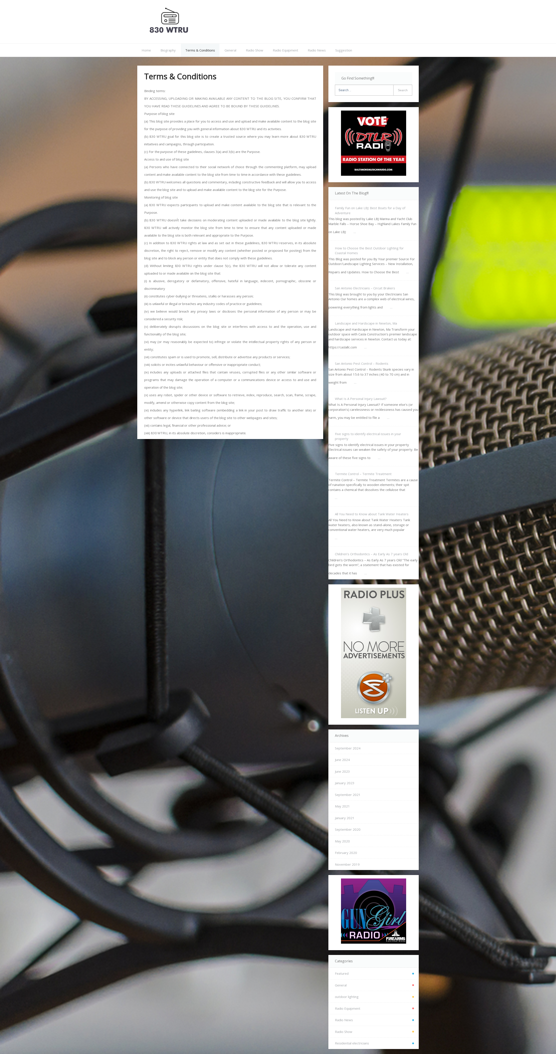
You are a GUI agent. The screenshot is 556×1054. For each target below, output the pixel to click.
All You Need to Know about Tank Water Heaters (372, 514)
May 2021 (342, 806)
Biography (168, 50)
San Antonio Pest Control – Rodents (361, 363)
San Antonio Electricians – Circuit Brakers (365, 288)
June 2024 (342, 759)
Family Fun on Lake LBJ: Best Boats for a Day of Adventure (370, 210)
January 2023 (344, 783)
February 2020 (346, 852)
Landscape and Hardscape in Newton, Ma (366, 323)
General (230, 50)
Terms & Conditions (200, 50)
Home (146, 50)
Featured (342, 973)
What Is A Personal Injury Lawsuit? (361, 398)
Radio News (317, 50)
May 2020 (342, 841)
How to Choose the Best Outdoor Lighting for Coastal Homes (369, 250)
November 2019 (347, 864)
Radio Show (254, 50)
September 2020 (348, 829)
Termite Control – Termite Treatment (363, 474)
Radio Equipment (285, 50)
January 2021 (344, 818)
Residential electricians (352, 1043)
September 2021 (348, 794)
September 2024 (348, 748)
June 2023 (342, 771)
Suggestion (343, 50)
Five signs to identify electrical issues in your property (368, 436)
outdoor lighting (347, 996)
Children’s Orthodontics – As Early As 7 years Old (371, 554)
